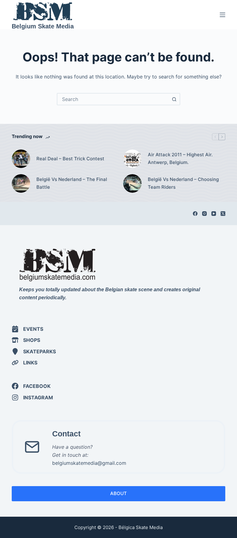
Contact (66, 433)
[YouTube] (213, 213)
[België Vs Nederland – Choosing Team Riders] (132, 183)
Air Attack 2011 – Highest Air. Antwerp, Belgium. (180, 158)
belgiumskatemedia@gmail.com (89, 463)
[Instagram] (204, 213)
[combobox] (112, 99)
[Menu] (222, 15)
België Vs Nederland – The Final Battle (71, 183)
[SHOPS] (26, 340)
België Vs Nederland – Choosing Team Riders (183, 183)
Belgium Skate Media (43, 26)
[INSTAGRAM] (32, 397)
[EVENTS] (27, 329)
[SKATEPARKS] (34, 351)
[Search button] (174, 99)
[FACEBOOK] (31, 386)
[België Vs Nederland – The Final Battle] (21, 183)
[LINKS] (24, 363)
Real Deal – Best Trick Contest (71, 159)
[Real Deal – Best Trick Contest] (21, 158)
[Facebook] (195, 213)
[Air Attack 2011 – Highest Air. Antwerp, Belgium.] (132, 158)
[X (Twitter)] (223, 213)
